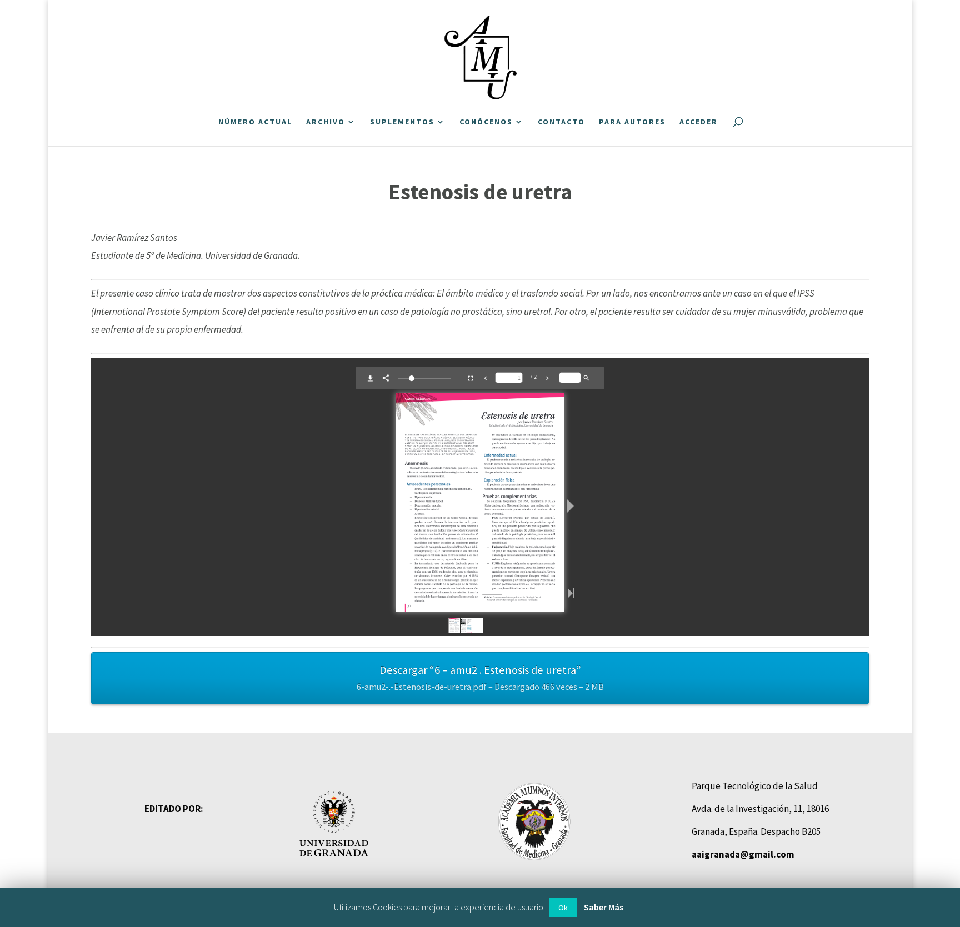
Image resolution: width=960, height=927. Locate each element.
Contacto (561, 122)
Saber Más (603, 907)
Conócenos (486, 122)
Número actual (255, 122)
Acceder (698, 122)
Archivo (325, 122)
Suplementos (402, 122)
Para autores (632, 122)
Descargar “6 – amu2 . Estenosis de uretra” (480, 678)
